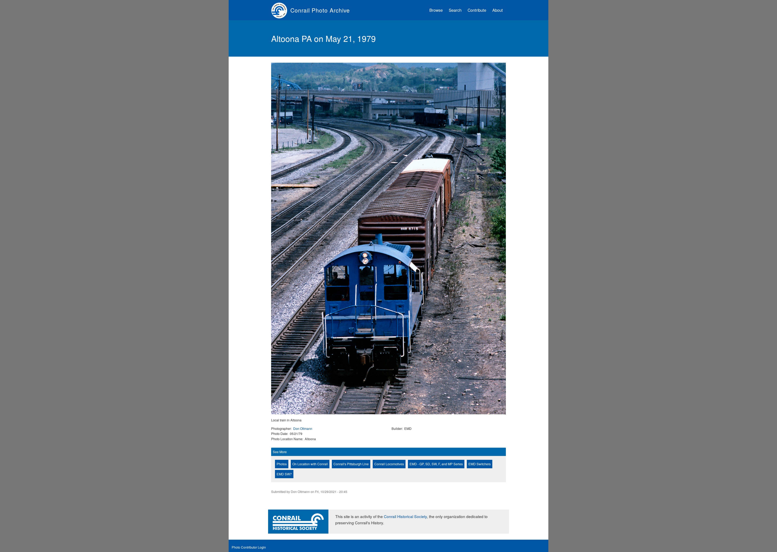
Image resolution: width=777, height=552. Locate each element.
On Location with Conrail (310, 464)
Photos (282, 464)
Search (455, 10)
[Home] (280, 10)
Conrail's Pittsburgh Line (351, 464)
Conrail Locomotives (389, 464)
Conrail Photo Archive (320, 10)
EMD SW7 (284, 474)
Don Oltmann (302, 428)
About (497, 10)
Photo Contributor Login (249, 547)
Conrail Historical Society (405, 516)
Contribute (477, 10)
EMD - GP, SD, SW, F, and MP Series (436, 464)
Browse (436, 10)
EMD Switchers (479, 464)
